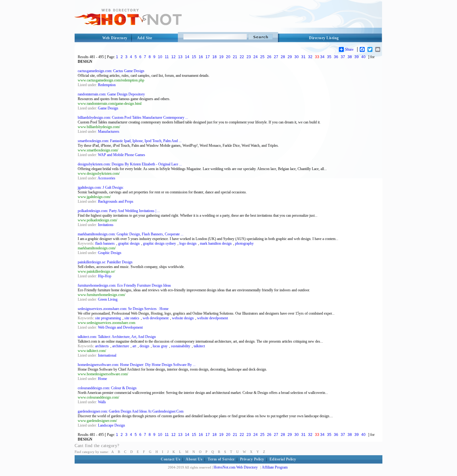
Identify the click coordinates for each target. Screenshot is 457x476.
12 (173, 57)
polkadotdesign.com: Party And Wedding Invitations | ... (119, 211)
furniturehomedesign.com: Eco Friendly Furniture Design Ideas (124, 285)
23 (249, 57)
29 (290, 57)
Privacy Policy (252, 459)
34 (322, 57)
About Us (194, 459)
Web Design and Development (120, 327)
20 (228, 57)
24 (255, 57)
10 (160, 57)
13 (180, 57)
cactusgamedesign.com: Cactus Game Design (111, 71)
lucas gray (160, 346)
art (134, 346)
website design (183, 318)
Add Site (144, 38)
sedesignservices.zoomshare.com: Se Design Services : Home (123, 309)
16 (201, 57)
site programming (108, 318)
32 (310, 57)
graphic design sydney (159, 243)
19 (221, 57)
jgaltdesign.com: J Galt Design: (101, 187)
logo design (187, 243)
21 (235, 57)
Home (102, 379)
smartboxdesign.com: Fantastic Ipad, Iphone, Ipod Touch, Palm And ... (130, 141)
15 (194, 57)
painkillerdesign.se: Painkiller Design (105, 262)
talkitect (199, 346)
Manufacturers (108, 131)
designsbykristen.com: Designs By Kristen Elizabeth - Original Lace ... (130, 164)
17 (207, 57)
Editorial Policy (283, 459)
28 (283, 57)
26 (269, 57)
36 (336, 57)
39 (356, 57)
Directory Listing (324, 38)
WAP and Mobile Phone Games (121, 155)
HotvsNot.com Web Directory (236, 467)
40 (363, 57)
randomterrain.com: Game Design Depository (111, 94)
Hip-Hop (104, 276)
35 (329, 57)
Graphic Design (109, 253)
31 (303, 57)
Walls (102, 402)
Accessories (106, 178)
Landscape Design (111, 425)
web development (155, 318)
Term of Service (221, 459)
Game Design (108, 108)
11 (167, 57)
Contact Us (170, 459)
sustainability (180, 346)
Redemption (107, 85)
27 (276, 57)
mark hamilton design (216, 243)
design (144, 346)
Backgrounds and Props (115, 201)
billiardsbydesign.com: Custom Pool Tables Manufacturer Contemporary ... (133, 117)
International (107, 355)
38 (350, 57)
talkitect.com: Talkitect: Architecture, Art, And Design (117, 337)
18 (214, 57)
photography (244, 243)
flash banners (105, 243)
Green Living (108, 299)
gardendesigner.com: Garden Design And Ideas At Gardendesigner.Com (130, 411)
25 (262, 57)
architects (102, 346)
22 (242, 57)
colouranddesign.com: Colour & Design (107, 388)
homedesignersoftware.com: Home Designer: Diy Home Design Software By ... (137, 365)
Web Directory (114, 38)
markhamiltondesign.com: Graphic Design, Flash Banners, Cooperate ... (130, 234)
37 (343, 57)
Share (349, 49)
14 (187, 57)
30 (296, 57)
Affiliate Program (275, 467)
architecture (120, 346)
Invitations (105, 225)
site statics (131, 318)
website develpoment (212, 318)
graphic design (129, 243)
